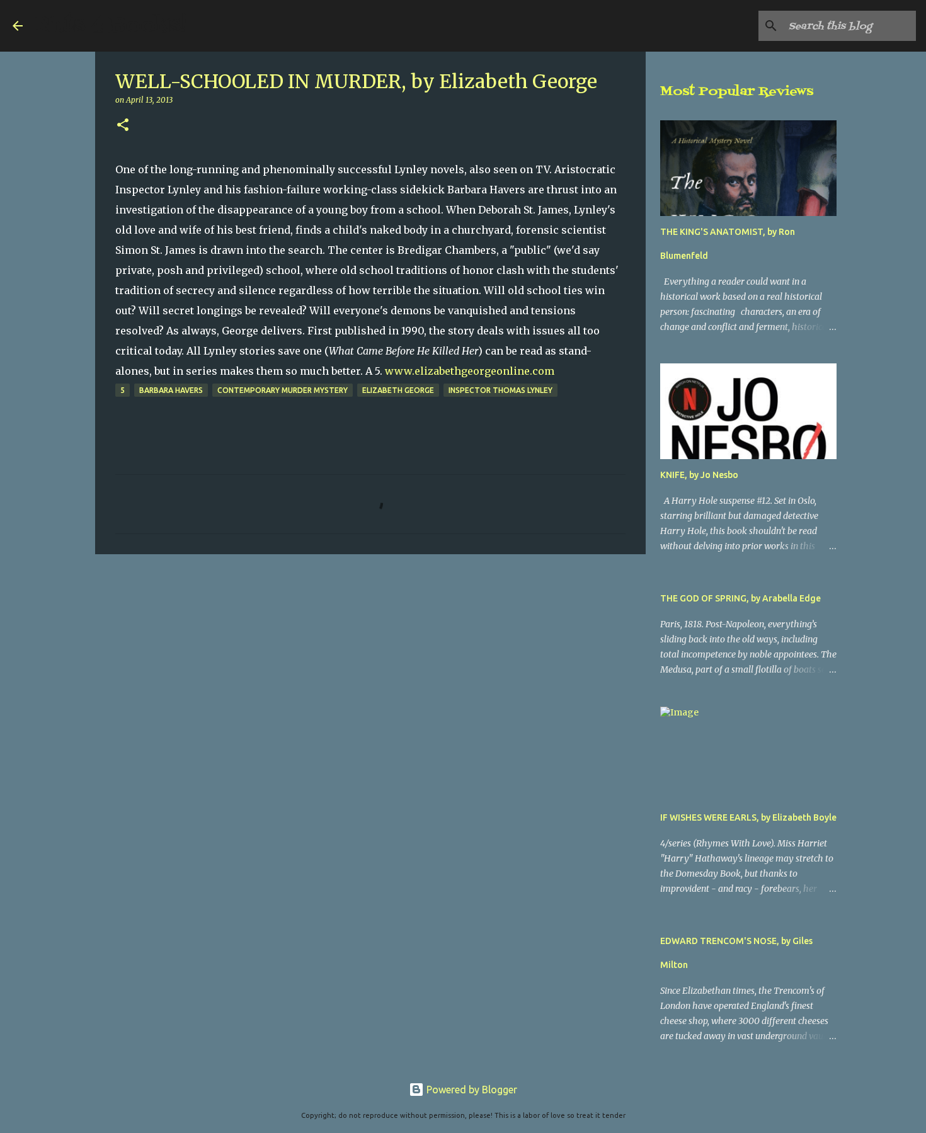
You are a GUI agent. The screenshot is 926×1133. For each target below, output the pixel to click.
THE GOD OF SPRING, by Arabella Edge (740, 598)
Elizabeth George (398, 390)
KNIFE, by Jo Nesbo (699, 475)
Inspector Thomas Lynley (500, 390)
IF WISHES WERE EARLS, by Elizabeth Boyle (748, 817)
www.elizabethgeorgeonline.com (469, 371)
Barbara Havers (171, 390)
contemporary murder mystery (282, 390)
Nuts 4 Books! (110, 25)
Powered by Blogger (470, 1089)
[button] (122, 125)
